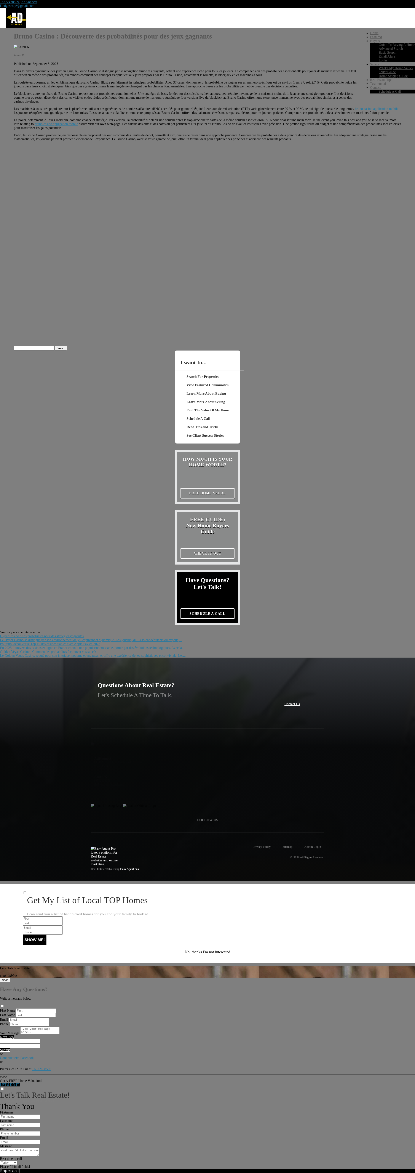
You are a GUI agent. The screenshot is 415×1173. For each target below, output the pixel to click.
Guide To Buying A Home (397, 45)
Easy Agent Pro (130, 868)
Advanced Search (391, 48)
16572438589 (41, 1069)
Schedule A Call (390, 91)
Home (374, 33)
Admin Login (312, 846)
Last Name (7, 1015)
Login (383, 60)
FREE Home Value (207, 493)
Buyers (375, 41)
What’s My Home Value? (396, 68)
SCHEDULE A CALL (207, 613)
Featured (376, 37)
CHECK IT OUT (208, 553)
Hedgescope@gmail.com (17, 6)
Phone (4, 1024)
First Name (7, 1010)
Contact (375, 87)
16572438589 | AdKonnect (18, 2)
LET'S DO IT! (10, 1084)
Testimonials (378, 83)
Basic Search (387, 52)
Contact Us (292, 704)
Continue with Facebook (17, 1058)
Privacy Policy (262, 846)
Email (4, 1019)
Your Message (9, 1033)
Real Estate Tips (381, 80)
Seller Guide (387, 72)
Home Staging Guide (393, 76)
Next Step (7, 1037)
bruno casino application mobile (376, 109)
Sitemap (287, 846)
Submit (5, 1050)
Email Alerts (387, 56)
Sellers (374, 64)
